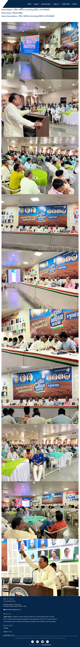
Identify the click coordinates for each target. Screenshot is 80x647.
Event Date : (12, 13)
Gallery (55, 4)
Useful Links (66, 4)
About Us (8, 631)
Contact (74, 4)
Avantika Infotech (46, 644)
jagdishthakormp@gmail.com (13, 609)
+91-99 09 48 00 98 (9, 601)
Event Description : (27, 16)
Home (29, 4)
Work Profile (45, 4)
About (36, 4)
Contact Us (9, 635)
